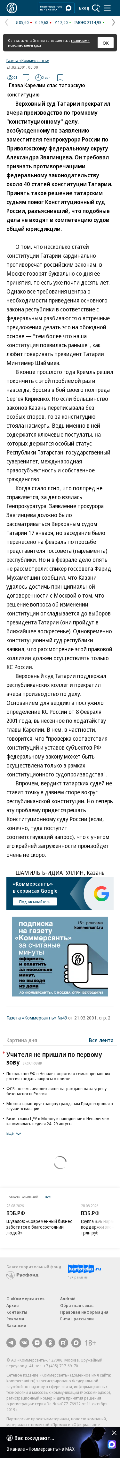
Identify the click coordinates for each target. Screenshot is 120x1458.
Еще (10, 1133)
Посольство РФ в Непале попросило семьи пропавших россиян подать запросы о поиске (58, 1076)
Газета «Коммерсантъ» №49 (36, 1017)
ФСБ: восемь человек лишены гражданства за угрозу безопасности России (56, 1091)
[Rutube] (63, 1342)
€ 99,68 (41, 22)
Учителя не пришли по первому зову (54, 1058)
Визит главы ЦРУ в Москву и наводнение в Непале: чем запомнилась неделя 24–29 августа (57, 1121)
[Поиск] (96, 8)
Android (68, 1299)
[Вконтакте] (24, 1342)
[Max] (76, 1342)
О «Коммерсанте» (25, 1299)
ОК (106, 43)
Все (48, 1197)
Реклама (15, 1319)
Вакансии (16, 1325)
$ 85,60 (22, 22)
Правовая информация (84, 1312)
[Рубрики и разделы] (107, 8)
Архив (12, 1305)
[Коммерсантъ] (11, 8)
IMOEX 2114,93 (87, 22)
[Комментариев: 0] (26, 77)
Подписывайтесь (35, 902)
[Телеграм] (11, 1342)
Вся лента (101, 1040)
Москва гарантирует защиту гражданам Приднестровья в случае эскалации (59, 1106)
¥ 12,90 (61, 22)
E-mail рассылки (77, 1319)
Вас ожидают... (34, 1438)
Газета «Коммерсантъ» (27, 60)
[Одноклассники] (50, 1342)
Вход (84, 8)
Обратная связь (76, 1305)
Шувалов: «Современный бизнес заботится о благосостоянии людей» (39, 1227)
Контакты (16, 1312)
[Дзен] (37, 1342)
